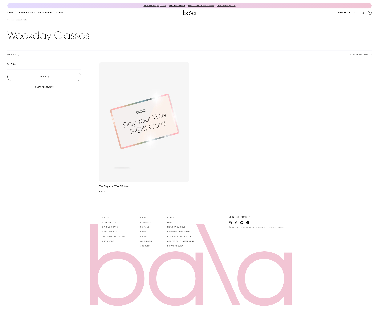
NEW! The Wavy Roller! (226, 6)
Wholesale (344, 13)
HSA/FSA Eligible (176, 227)
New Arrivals (109, 232)
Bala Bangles (45, 13)
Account (145, 246)
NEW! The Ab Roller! (177, 6)
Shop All (10, 20)
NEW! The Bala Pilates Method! (201, 6)
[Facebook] (247, 222)
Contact (172, 217)
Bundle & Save (27, 13)
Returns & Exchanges (179, 236)
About (143, 217)
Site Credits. (272, 227)
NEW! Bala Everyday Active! (154, 6)
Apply (44, 77)
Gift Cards (108, 241)
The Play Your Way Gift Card (114, 186)
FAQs (169, 222)
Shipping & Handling (178, 232)
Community (146, 222)
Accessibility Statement (180, 241)
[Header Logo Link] (189, 12)
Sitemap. (282, 227)
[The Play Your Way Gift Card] (144, 122)
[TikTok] (236, 222)
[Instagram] (230, 222)
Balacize (145, 236)
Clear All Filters (44, 87)
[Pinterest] (241, 222)
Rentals (144, 227)
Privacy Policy (175, 246)
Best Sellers (109, 222)
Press (143, 232)
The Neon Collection (113, 236)
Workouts (61, 13)
